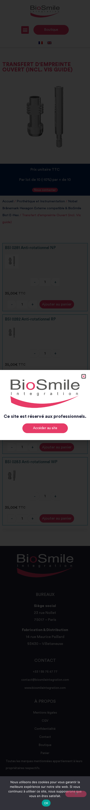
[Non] (76, 794)
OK (46, 803)
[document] (45, 405)
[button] (83, 376)
